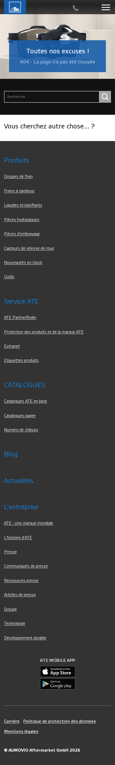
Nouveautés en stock (23, 262)
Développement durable (25, 638)
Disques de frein (18, 176)
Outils (9, 277)
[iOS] (57, 671)
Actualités (18, 481)
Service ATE (21, 301)
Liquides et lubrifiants (23, 205)
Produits (16, 160)
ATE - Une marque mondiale (28, 523)
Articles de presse (20, 595)
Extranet (12, 346)
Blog (11, 454)
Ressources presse (21, 580)
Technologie (14, 623)
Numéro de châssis (21, 430)
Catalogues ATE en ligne (25, 401)
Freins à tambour (19, 191)
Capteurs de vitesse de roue (29, 248)
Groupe (10, 609)
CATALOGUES (24, 385)
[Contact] (76, 8)
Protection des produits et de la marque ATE (44, 332)
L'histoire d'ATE (18, 537)
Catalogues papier (20, 415)
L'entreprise (21, 507)
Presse (10, 552)
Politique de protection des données (59, 721)
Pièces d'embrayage (22, 234)
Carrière (12, 721)
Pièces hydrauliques (21, 219)
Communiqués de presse (26, 566)
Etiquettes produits (21, 360)
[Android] (57, 683)
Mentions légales (21, 731)
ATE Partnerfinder (20, 317)
